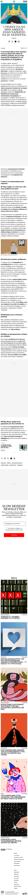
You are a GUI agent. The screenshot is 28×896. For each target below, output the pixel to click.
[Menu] (14, 1)
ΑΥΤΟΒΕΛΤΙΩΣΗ (12, 465)
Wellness (16, 874)
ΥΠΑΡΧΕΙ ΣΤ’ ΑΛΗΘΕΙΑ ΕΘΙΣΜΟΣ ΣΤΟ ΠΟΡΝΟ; (10, 617)
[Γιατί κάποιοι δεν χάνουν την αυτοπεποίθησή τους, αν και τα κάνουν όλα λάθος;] (14, 730)
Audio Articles (17, 886)
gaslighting (4, 80)
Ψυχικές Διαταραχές (5, 614)
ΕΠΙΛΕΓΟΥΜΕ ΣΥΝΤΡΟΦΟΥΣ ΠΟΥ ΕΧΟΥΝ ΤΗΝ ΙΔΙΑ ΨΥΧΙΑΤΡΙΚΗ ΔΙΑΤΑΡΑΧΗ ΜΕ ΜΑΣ (12, 707)
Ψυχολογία (14, 38)
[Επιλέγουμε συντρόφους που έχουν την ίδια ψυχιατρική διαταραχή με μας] (14, 685)
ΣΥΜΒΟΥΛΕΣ (20, 465)
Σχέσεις (2, 793)
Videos (15, 888)
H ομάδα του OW (18, 857)
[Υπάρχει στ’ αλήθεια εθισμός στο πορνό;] (14, 597)
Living (15, 882)
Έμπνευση (16, 884)
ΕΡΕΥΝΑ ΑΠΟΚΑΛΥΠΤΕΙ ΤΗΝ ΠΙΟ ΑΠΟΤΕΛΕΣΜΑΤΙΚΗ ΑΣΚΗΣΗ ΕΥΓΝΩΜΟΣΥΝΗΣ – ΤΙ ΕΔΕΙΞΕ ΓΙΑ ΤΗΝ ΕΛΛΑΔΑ (13, 661)
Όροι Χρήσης (17, 861)
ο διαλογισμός (19, 287)
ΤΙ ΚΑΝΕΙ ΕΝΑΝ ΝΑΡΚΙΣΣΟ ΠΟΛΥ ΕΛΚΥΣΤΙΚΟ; (6, 446)
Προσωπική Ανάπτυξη (5, 837)
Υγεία (15, 870)
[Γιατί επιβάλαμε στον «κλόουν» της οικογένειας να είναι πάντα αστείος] (14, 776)
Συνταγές (16, 878)
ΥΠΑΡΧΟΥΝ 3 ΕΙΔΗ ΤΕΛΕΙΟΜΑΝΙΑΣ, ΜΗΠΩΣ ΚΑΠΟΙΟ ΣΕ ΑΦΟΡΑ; (11, 841)
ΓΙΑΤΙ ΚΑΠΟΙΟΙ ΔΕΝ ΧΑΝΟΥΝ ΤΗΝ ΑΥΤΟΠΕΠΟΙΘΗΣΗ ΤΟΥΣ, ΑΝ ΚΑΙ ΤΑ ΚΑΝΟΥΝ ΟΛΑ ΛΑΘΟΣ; (13, 752)
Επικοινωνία (17, 865)
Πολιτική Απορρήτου (19, 859)
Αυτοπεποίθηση (4, 748)
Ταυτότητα (16, 855)
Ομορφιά (16, 880)
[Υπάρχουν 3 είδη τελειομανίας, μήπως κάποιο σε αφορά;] (14, 819)
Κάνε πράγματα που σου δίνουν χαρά (15, 343)
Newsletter (17, 863)
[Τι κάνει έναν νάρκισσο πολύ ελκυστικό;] (23, 447)
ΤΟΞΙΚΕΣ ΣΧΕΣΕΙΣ (5, 465)
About (15, 853)
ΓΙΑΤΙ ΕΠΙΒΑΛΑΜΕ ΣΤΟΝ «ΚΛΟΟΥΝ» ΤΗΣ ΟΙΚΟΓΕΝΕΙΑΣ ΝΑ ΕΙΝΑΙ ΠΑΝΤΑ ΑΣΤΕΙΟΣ (13, 797)
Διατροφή (16, 876)
